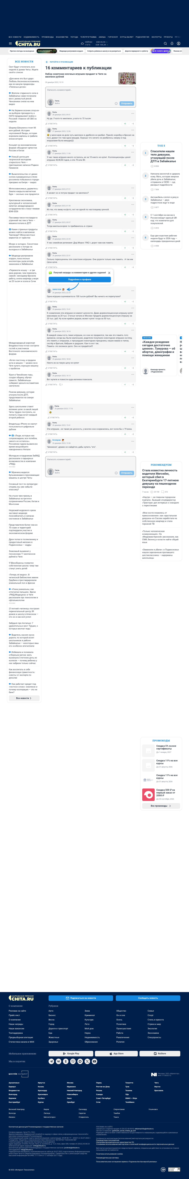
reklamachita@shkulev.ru (144, 1129)
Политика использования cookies (109, 1154)
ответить (52, 124)
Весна (51, 1019)
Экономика (153, 1033)
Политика (121, 1024)
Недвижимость (31, 37)
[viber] (73, 1061)
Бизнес (52, 1015)
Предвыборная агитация (21, 1037)
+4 (125, 351)
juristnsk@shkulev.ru (72, 1148)
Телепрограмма (88, 37)
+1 (125, 248)
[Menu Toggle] (10, 43)
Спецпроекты (154, 1037)
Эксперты (157, 37)
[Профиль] (178, 43)
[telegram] (51, 1061)
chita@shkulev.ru (39, 1146)
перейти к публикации (61, 62)
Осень (119, 1019)
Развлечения (122, 1037)
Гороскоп (113, 37)
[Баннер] (47, 51)
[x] (87, 1061)
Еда (50, 1033)
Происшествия (123, 1028)
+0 (125, 124)
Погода (74, 37)
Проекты (168, 37)
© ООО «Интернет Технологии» (21, 1170)
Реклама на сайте (17, 1011)
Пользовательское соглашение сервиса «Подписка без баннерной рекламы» (126, 1162)
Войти (57, 103)
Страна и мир (154, 1024)
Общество (121, 1011)
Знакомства (62, 37)
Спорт (150, 1015)
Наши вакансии (16, 1028)
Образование (91, 1042)
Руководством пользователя (107, 1140)
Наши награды (16, 1024)
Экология (152, 1028)
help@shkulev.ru (27, 1150)
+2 (125, 267)
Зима (87, 1011)
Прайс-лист (14, 1015)
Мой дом (89, 1028)
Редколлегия (142, 37)
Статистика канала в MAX (21, 1042)
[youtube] (94, 1061)
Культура (89, 1019)
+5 (125, 434)
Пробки (179, 37)
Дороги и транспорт (58, 1028)
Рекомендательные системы (107, 1158)
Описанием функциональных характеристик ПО (115, 1142)
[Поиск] (165, 43)
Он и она (120, 1015)
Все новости (15, 37)
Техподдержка (16, 1033)
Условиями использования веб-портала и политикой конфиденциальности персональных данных (135, 1144)
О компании (15, 1019)
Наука (87, 1033)
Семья (151, 1011)
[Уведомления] (172, 43)
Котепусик (56, 440)
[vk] (58, 1061)
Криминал (90, 1015)
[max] (80, 1061)
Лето (87, 1024)
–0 (133, 124)
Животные (54, 1037)
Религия (120, 1042)
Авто (51, 1011)
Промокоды (48, 37)
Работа (119, 1033)
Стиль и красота (156, 1019)
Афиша (102, 37)
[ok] (65, 1061)
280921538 (56, 289)
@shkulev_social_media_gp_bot (124, 1131)
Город (51, 1024)
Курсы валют (127, 37)
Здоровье (53, 1042)
